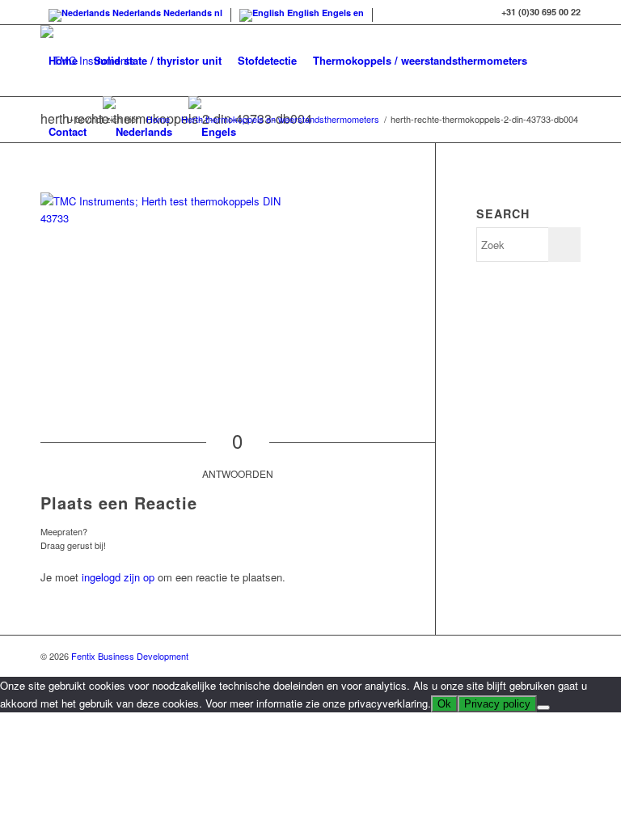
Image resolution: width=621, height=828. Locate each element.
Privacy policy (497, 704)
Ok (444, 704)
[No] (543, 707)
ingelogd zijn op (118, 577)
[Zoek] (257, 131)
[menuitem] (63, 60)
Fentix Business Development (129, 655)
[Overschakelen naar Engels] (212, 131)
